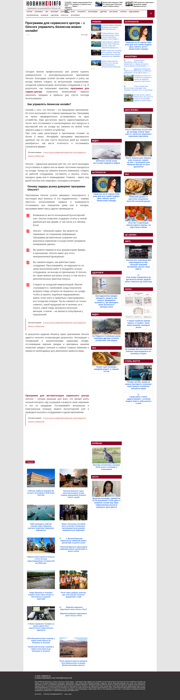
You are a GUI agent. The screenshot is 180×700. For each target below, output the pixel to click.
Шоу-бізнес (113, 12)
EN (82, 35)
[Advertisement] (57, 54)
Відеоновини (134, 12)
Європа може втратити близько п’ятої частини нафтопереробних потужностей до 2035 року (111, 64)
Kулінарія (44, 15)
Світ (46, 12)
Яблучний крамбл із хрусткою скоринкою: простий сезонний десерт (138, 199)
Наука (73, 12)
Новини (30, 462)
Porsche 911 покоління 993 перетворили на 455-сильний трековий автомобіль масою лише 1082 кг (138, 264)
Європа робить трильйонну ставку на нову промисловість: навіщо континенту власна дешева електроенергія (136, 63)
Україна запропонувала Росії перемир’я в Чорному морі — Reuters (82, 4)
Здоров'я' (98, 273)
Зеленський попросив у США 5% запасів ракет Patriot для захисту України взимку (112, 4)
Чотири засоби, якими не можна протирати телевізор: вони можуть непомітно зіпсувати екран (138, 385)
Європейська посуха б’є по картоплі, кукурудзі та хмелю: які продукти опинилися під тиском (143, 78)
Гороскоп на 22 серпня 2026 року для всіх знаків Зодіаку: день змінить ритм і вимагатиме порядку (106, 197)
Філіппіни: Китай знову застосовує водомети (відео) (106, 162)
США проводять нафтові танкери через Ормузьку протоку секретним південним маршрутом (110, 44)
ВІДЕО (95, 141)
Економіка (39, 12)
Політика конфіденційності (52, 694)
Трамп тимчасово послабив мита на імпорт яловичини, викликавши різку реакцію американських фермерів (111, 53)
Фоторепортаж (32, 15)
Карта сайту (68, 694)
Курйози (123, 12)
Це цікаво (130, 235)
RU (84, 35)
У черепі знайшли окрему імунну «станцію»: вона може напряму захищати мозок (138, 324)
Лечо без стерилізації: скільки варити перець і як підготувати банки (138, 225)
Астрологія (75, 15)
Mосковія (54, 12)
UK (87, 35)
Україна (29, 12)
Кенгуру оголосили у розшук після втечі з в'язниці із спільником (106, 467)
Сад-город (54, 15)
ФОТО (95, 477)
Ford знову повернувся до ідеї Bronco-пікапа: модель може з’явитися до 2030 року (138, 279)
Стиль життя (132, 361)
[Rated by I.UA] (140, 696)
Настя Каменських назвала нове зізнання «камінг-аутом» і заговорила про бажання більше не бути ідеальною (138, 162)
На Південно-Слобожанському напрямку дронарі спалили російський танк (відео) (106, 338)
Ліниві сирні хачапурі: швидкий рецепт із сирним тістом (106, 369)
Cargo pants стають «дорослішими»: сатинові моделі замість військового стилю (138, 400)
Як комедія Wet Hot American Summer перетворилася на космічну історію (138, 351)
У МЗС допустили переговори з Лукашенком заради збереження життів (143, 4)
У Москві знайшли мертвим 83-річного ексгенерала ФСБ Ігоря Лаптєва (111, 27)
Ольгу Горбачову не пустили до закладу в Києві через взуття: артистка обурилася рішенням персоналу (138, 133)
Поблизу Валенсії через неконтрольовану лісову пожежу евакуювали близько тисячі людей (110, 36)
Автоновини (93, 12)
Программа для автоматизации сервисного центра (57, 395)
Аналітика (64, 12)
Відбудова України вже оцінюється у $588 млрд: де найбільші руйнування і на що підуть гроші (137, 70)
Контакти (38, 694)
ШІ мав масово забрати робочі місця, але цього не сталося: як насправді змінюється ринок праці (143, 97)
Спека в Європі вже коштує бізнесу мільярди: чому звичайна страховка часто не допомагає (138, 88)
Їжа (94, 348)
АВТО (128, 241)
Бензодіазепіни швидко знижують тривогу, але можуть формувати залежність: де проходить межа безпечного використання (106, 301)
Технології (81, 12)
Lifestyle (64, 15)
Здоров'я (103, 12)
